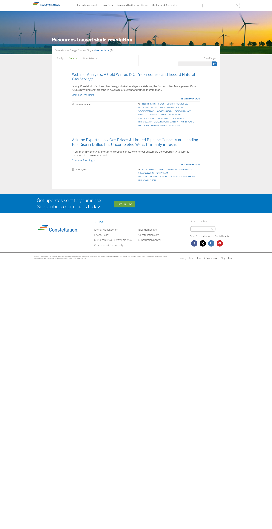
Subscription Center (149, 240)
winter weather (188, 122)
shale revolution (146, 118)
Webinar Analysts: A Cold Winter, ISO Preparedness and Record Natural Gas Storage (133, 76)
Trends (161, 104)
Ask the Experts (149, 169)
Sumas (161, 169)
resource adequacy (175, 108)
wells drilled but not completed (152, 177)
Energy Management (87, 5)
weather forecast (146, 111)
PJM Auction (143, 108)
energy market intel (147, 180)
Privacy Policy (186, 258)
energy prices (178, 118)
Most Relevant (90, 58)
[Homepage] (58, 235)
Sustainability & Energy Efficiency (133, 5)
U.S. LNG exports (158, 108)
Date (71, 58)
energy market (174, 115)
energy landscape (183, 111)
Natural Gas (174, 126)
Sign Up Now (124, 204)
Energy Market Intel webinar (166, 122)
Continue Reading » (83, 95)
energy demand (145, 122)
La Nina (163, 115)
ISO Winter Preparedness (177, 104)
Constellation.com (148, 235)
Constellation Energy (148, 115)
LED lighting (143, 126)
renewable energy (159, 126)
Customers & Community (164, 5)
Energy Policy (107, 5)
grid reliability (163, 118)
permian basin (162, 173)
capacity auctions (165, 111)
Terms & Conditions (207, 258)
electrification (149, 104)
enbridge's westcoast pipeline (180, 169)
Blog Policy (226, 258)
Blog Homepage (147, 229)
